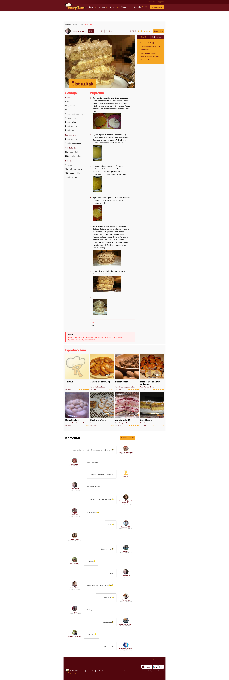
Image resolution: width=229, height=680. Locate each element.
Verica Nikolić (74, 588)
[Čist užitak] (112, 121)
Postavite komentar (127, 438)
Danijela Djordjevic (125, 648)
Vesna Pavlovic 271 (125, 624)
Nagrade (137, 7)
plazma (100, 337)
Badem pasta (127, 372)
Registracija (151, 2)
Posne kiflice (144, 49)
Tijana (75, 612)
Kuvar (91, 7)
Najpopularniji (157, 37)
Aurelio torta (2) (127, 409)
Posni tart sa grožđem (147, 53)
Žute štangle (152, 409)
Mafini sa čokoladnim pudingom (152, 372)
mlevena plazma (90, 340)
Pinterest (161, 671)
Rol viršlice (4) (144, 60)
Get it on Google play (158, 667)
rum (71, 337)
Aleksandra (126, 600)
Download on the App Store (146, 667)
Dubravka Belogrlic (126, 452)
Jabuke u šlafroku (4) (102, 372)
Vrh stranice (158, 660)
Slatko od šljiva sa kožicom (149, 56)
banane (90, 337)
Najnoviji (143, 37)
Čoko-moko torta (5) (147, 43)
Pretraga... (146, 7)
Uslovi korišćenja (90, 671)
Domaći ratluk (77, 409)
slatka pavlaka (75, 340)
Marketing (98, 671)
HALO (77, 674)
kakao (109, 337)
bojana (125, 476)
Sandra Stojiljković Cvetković (125, 501)
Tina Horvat (80, 31)
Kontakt (104, 671)
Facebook (125, 671)
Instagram (151, 671)
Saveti (112, 7)
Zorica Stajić (74, 563)
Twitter (133, 671)
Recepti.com (75, 6)
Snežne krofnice (102, 409)
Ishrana (102, 7)
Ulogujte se (160, 2)
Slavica (125, 551)
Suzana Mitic (126, 527)
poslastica (119, 337)
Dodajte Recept (157, 7)
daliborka (74, 464)
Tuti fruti (77, 372)
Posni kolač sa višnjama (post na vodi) (150, 46)
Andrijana (74, 515)
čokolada (81, 337)
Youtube (142, 671)
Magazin (124, 7)
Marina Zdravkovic (74, 636)
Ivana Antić (75, 539)
